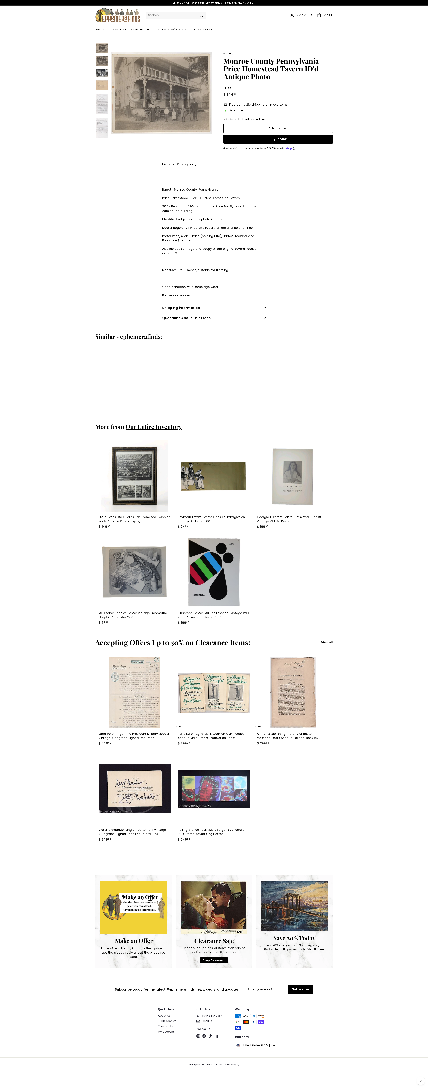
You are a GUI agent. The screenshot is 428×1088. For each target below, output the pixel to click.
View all (327, 642)
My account (166, 1032)
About (100, 29)
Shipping (228, 119)
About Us (164, 1016)
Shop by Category (129, 29)
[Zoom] (161, 93)
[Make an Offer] (133, 907)
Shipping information (181, 307)
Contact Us (166, 1026)
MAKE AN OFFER (244, 2)
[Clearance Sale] (214, 907)
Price (227, 88)
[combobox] (175, 15)
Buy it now (278, 139)
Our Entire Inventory (154, 426)
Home (227, 53)
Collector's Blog (171, 29)
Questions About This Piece (186, 318)
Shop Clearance (214, 960)
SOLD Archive (167, 1021)
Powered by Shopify (227, 1064)
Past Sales (203, 29)
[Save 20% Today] (294, 906)
